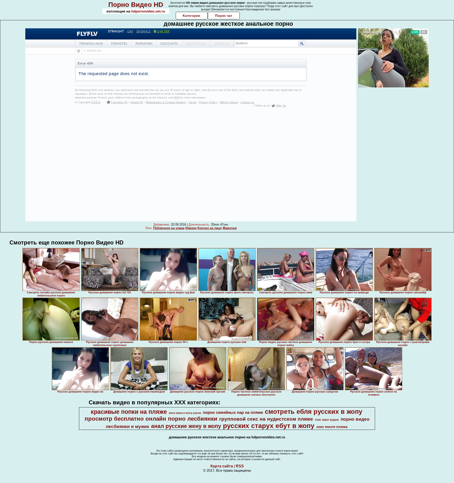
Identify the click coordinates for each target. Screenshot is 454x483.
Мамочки (230, 228)
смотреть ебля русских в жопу (313, 411)
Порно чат (223, 15)
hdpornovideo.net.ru (148, 11)
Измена (190, 228)
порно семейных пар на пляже (233, 412)
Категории (191, 15)
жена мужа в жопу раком (185, 412)
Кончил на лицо (209, 228)
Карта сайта (221, 466)
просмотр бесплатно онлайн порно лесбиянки (151, 418)
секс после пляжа (331, 427)
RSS (240, 466)
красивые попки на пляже (129, 411)
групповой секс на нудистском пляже (266, 419)
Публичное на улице (168, 228)
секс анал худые (327, 419)
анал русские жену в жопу (186, 426)
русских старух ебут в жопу (268, 425)
